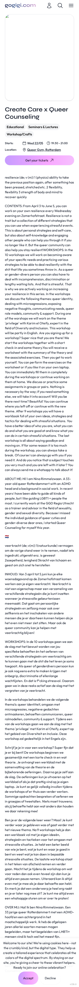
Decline (50, 978)
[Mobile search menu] (60, 5)
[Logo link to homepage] (20, 5)
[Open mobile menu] (71, 5)
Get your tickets (36, 160)
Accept (28, 978)
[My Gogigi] (49, 5)
